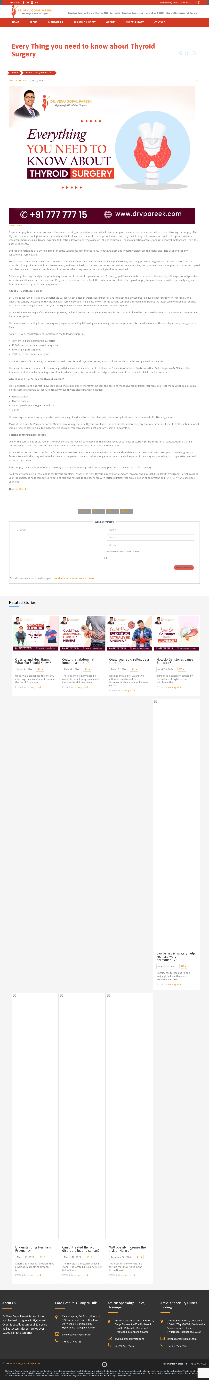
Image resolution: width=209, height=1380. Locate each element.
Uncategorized (19, 489)
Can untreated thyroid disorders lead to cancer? (80, 1248)
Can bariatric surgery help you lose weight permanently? (175, 956)
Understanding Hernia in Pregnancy (33, 1248)
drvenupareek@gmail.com (76, 1334)
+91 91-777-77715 (187, 2)
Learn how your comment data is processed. (74, 578)
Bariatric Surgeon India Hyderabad (25, 1363)
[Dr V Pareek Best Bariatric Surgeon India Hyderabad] (31, 11)
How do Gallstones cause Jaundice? (174, 661)
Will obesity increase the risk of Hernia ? (127, 1248)
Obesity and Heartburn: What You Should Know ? (33, 661)
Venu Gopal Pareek (18, 80)
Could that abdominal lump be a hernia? (78, 661)
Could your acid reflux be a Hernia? (129, 661)
